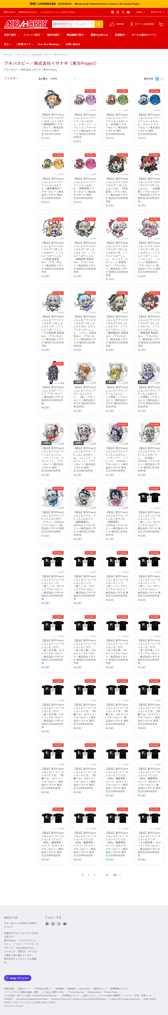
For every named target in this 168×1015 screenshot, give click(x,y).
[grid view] (157, 79)
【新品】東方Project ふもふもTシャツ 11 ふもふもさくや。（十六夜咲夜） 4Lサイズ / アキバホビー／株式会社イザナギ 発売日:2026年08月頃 (149, 844)
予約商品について (70, 995)
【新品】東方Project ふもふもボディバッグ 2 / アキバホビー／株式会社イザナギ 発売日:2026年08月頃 (52, 395)
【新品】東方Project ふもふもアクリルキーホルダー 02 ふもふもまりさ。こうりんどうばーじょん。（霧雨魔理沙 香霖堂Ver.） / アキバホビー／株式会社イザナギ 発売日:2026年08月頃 (117, 331)
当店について (89, 995)
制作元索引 (53, 34)
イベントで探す (32, 34)
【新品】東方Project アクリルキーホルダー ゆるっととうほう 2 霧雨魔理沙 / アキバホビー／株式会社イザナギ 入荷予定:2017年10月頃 (52, 124)
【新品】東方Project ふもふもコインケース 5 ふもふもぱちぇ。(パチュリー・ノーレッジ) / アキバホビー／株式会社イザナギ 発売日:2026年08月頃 (85, 126)
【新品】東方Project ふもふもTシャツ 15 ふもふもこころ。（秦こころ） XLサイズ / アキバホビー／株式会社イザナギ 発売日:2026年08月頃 (85, 588)
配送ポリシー (100, 988)
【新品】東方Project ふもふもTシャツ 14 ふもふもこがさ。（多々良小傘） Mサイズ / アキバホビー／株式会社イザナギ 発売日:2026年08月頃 (52, 716)
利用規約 (59, 988)
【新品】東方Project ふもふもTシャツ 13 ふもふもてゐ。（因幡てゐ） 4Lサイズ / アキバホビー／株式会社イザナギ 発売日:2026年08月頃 (85, 714)
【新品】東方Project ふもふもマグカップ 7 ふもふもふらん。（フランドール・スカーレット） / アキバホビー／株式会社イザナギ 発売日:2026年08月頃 (52, 460)
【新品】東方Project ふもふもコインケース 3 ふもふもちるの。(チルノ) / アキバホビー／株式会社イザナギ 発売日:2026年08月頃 (149, 124)
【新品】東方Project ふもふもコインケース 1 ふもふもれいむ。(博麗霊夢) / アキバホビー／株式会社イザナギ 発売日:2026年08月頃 (85, 188)
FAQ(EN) (8, 999)
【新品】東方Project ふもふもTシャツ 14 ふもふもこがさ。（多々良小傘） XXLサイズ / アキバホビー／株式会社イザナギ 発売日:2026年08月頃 (85, 652)
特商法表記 (9, 988)
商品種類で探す (75, 34)
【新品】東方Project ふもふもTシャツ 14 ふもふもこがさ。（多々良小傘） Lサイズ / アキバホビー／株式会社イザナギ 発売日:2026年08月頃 (149, 652)
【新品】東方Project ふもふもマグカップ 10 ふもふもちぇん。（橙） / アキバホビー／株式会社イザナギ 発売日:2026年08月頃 (85, 397)
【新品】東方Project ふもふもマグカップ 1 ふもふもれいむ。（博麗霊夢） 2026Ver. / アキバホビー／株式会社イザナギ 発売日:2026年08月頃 (117, 524)
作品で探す (10, 34)
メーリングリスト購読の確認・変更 (21, 992)
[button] (142, 24)
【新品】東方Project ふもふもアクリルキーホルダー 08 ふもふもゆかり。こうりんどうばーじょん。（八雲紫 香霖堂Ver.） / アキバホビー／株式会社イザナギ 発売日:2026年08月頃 (52, 257)
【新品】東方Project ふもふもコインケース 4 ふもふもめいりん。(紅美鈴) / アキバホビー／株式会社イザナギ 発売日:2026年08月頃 (117, 124)
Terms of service (76, 992)
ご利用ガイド (23, 44)
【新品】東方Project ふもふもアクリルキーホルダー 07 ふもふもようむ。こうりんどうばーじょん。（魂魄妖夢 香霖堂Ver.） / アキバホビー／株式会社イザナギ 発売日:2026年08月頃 (85, 257)
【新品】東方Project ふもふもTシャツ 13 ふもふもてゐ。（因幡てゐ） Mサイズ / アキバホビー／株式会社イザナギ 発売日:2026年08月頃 (85, 778)
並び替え (43, 79)
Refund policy (94, 992)
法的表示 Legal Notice (79, 988)
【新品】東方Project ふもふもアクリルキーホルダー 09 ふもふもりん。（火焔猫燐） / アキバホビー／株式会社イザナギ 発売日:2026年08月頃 (149, 190)
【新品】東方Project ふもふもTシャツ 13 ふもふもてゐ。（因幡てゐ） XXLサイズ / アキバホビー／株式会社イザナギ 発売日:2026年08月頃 (117, 714)
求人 (7, 44)
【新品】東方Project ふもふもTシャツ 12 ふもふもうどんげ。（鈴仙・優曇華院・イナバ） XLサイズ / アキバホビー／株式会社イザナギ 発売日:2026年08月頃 (52, 844)
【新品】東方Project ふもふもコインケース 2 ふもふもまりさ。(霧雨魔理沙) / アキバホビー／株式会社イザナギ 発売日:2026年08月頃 (52, 188)
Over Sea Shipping (48, 44)
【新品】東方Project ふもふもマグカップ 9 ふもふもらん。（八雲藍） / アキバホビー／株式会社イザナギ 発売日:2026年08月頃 (117, 397)
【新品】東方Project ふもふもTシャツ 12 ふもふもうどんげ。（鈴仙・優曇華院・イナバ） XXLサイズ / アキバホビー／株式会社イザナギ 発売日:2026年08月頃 (149, 780)
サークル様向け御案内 (109, 995)
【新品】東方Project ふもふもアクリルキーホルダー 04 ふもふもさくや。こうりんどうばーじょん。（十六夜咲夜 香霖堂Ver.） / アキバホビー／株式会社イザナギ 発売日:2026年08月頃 (52, 331)
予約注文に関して (43, 988)
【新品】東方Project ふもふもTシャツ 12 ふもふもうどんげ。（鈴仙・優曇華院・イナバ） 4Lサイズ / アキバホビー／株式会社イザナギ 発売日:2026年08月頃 (117, 780)
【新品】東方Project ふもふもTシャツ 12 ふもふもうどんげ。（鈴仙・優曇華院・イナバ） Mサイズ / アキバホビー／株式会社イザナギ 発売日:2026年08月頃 (117, 844)
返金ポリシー (24, 988)
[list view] (161, 79)
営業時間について (118, 988)
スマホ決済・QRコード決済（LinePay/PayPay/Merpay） (31, 995)
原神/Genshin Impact (28, 12)
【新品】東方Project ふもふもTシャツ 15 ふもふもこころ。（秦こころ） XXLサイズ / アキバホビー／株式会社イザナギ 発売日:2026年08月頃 (52, 588)
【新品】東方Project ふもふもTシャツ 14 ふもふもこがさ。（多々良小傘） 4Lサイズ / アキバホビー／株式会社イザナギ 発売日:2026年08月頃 (52, 652)
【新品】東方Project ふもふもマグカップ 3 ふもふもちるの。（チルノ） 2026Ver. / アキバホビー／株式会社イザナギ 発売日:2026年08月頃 (52, 522)
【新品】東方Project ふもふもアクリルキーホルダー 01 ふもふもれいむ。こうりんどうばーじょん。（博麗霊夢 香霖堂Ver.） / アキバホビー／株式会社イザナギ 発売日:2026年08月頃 (149, 331)
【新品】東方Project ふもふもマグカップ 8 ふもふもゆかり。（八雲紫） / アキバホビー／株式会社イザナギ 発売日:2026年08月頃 (149, 397)
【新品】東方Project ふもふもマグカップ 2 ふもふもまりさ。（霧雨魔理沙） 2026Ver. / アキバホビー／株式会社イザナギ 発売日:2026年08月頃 (85, 524)
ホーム (7, 54)
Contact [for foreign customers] (125, 999)
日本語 (139, 12)
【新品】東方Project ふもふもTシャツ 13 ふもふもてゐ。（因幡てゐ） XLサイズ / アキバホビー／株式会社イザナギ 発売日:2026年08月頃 (149, 714)
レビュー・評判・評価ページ (138, 995)
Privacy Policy (111, 992)
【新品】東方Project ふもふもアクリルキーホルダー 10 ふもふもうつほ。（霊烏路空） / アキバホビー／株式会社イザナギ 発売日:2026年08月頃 (117, 190)
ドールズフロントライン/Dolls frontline (57, 12)
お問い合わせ (73, 44)
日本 (156, 12)
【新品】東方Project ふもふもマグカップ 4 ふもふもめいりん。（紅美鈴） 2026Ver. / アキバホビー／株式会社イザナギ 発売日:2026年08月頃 (149, 460)
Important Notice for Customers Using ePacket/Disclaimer (79, 999)
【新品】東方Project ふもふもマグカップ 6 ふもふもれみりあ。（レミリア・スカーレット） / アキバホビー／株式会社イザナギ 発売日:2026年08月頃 (85, 460)
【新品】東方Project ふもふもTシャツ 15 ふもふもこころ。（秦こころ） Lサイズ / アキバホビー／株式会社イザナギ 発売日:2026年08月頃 (117, 586)
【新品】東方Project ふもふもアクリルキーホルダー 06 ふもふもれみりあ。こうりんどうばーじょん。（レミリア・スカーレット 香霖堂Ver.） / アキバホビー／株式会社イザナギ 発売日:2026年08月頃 (117, 259)
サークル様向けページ (144, 34)
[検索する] (98, 24)
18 (107, 875)
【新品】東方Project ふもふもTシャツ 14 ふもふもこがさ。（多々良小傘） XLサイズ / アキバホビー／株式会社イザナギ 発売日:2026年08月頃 (117, 652)
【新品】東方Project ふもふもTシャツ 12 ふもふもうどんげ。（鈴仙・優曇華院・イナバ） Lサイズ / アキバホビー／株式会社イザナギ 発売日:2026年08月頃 (85, 844)
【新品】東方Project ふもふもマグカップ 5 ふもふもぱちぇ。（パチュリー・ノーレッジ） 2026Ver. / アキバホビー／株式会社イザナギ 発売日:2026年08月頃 (117, 460)
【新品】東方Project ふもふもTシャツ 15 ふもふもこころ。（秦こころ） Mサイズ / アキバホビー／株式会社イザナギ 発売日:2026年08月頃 (149, 586)
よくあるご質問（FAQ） (53, 992)
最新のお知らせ (100, 34)
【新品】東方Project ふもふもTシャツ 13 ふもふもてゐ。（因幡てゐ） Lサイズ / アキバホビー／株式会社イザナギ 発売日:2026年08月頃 (52, 778)
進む (116, 875)
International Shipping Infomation (32, 999)
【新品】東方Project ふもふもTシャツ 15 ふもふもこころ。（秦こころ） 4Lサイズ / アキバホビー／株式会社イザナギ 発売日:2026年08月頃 (149, 522)
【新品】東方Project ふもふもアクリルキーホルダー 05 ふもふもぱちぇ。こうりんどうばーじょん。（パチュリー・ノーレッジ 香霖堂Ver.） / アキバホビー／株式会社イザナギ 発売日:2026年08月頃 (149, 257)
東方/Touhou (9, 12)
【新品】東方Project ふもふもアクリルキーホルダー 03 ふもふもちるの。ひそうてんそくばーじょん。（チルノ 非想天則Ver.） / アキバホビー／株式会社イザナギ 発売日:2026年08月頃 (85, 331)
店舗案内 (120, 34)
